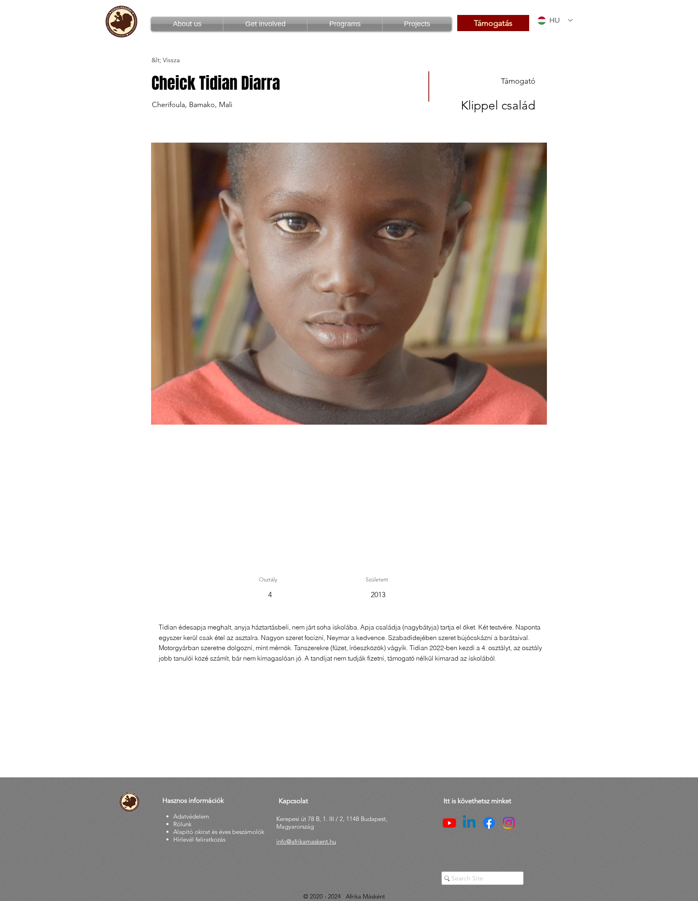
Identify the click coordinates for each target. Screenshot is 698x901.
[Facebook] (489, 823)
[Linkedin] (469, 823)
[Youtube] (449, 823)
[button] (344, 24)
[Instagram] (509, 823)
